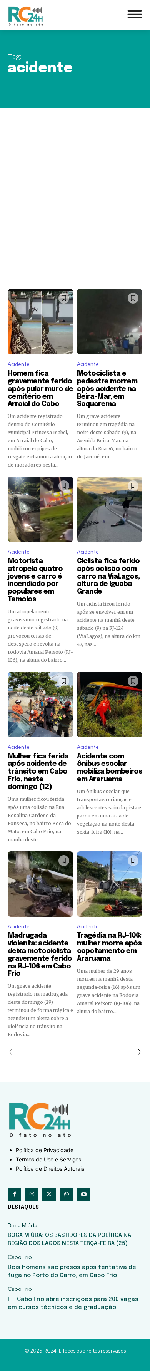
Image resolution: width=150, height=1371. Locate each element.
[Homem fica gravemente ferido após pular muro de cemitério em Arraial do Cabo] (40, 321)
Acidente (19, 364)
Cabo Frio (20, 1257)
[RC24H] (27, 16)
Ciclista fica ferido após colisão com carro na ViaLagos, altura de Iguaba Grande (108, 576)
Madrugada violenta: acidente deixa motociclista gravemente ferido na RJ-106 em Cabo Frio (40, 954)
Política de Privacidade (44, 1150)
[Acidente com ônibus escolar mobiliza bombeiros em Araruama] (109, 704)
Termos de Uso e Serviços (48, 1159)
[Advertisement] (75, 187)
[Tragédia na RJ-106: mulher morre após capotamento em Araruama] (109, 884)
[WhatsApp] (66, 1194)
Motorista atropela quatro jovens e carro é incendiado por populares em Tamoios (35, 580)
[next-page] (136, 1052)
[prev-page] (14, 1052)
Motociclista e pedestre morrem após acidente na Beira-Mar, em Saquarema (107, 389)
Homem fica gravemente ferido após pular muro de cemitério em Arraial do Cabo (40, 389)
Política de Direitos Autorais (50, 1168)
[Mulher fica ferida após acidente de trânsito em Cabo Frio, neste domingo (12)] (40, 704)
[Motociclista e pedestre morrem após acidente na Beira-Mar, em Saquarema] (109, 321)
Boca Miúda (22, 1225)
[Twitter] (49, 1194)
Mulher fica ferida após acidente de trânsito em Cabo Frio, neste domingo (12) (38, 771)
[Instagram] (31, 1194)
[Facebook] (14, 1194)
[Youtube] (83, 1194)
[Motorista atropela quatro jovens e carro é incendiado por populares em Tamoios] (40, 509)
